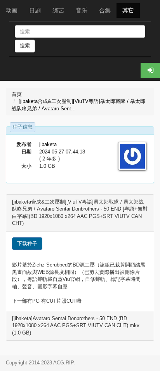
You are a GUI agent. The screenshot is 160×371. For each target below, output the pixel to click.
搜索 (25, 46)
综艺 (58, 10)
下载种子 (27, 243)
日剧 (35, 10)
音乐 (81, 10)
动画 (11, 10)
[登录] (150, 70)
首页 (17, 94)
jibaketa (48, 144)
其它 (128, 10)
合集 (105, 10)
